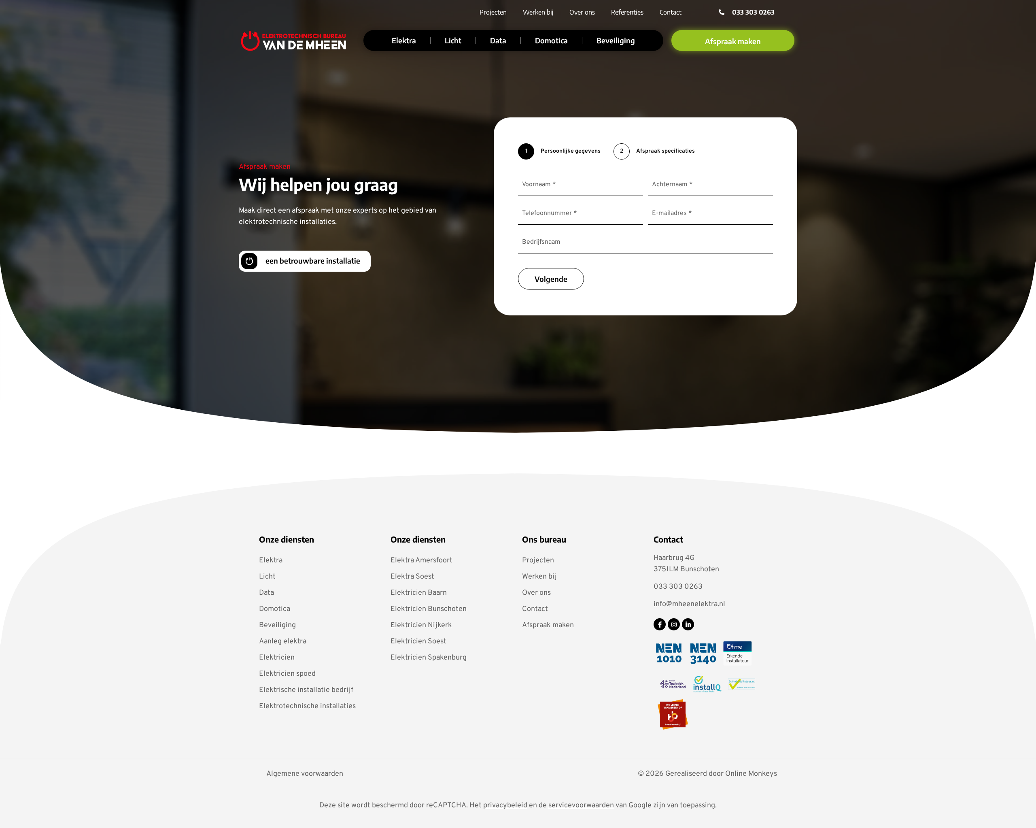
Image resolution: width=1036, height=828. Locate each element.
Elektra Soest (412, 576)
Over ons (582, 12)
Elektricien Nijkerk (421, 625)
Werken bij (538, 12)
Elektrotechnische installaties (307, 706)
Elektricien (277, 657)
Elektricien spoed (287, 674)
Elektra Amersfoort (421, 560)
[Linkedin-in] (688, 624)
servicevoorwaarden (581, 805)
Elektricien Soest (418, 641)
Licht (453, 40)
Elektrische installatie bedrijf (306, 690)
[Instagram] (674, 624)
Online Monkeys (751, 774)
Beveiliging (616, 40)
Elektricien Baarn (419, 593)
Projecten (493, 12)
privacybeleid (505, 805)
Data (498, 40)
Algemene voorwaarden (304, 774)
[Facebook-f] (660, 624)
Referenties (627, 12)
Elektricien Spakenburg (429, 657)
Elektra (404, 40)
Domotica (551, 40)
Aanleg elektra (282, 641)
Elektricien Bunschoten (429, 609)
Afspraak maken (548, 625)
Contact (670, 12)
